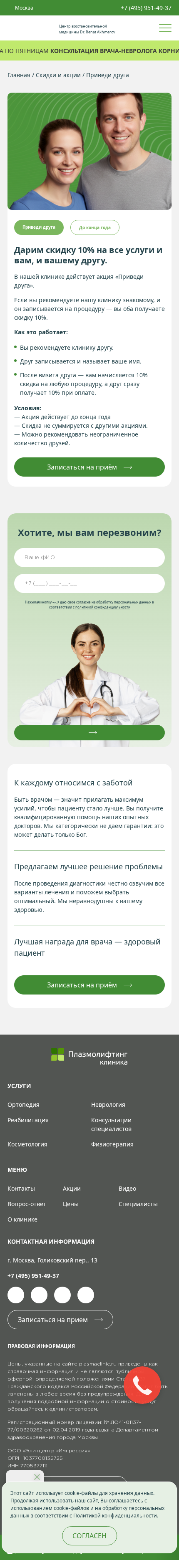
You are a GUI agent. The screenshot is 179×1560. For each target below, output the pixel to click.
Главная (18, 75)
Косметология (27, 1144)
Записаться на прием (53, 1319)
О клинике (22, 1219)
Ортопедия (23, 1104)
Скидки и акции (58, 75)
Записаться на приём (82, 467)
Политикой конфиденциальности (115, 1515)
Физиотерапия (112, 1144)
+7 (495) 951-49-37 (146, 8)
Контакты (21, 1188)
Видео (127, 1188)
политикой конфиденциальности (102, 607)
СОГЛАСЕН (89, 1535)
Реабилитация (28, 1120)
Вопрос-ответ (26, 1204)
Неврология (108, 1104)
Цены (71, 1204)
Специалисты (138, 1204)
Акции (72, 1188)
